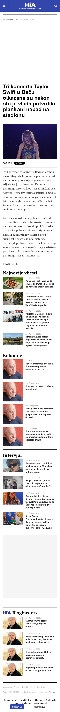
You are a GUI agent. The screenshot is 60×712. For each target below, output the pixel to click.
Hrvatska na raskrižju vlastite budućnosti (39, 387)
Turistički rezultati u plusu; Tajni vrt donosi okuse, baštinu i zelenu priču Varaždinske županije (38, 301)
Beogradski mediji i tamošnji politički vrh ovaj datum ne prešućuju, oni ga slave (39, 639)
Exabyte (52, 692)
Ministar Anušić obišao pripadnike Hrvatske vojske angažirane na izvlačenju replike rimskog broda (39, 341)
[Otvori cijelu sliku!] (30, 141)
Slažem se (17, 706)
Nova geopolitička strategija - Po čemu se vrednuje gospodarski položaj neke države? (39, 413)
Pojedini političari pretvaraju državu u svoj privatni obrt (39, 669)
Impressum (7, 687)
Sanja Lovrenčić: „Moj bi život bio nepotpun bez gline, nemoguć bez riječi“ (38, 483)
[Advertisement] (30, 52)
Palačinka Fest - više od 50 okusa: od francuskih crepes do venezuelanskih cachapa (39, 283)
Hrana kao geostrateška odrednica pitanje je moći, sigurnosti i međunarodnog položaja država (39, 435)
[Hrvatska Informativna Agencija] (30, 5)
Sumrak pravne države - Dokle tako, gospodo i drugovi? (37, 623)
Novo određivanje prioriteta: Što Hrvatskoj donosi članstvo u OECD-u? (39, 366)
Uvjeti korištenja (28, 687)
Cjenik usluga (42, 687)
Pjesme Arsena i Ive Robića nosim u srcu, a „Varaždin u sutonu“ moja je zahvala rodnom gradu (39, 467)
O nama (17, 687)
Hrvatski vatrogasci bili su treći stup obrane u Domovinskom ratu (38, 655)
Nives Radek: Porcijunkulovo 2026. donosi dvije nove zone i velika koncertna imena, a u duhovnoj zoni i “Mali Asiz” (39, 522)
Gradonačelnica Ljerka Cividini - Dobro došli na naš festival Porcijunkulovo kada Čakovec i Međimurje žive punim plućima (39, 502)
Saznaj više (39, 706)
